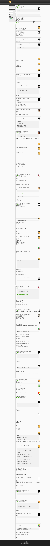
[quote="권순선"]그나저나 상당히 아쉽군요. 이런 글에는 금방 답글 (23, 351)
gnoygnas (18, 32)
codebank (18, 525)
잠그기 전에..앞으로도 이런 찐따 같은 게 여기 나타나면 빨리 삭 (22, 384)
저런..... (17, 425)
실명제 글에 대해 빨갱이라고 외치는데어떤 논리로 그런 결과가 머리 (23, 203)
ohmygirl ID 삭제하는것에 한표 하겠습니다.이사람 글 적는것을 (23, 109)
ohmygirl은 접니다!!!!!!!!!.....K (19, 152)
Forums (17, 5)
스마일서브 (27, 542)
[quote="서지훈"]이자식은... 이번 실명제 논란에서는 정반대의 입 (23, 187)
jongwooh (18, 132)
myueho (18, 380)
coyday (17, 385)
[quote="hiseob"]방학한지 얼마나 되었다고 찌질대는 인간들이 (23, 74)
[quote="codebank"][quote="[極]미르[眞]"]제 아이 (22, 445)
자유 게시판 (20, 5)
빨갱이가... (17, 231)
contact (38, 0)
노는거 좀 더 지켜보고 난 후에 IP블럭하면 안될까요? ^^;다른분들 (23, 147)
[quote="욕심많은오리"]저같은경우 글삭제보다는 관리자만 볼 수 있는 (23, 524)
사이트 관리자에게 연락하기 (26, 543)
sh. (17, 39)
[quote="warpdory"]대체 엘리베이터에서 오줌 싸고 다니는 (22, 490)
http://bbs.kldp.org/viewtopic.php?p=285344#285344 (21, 193)
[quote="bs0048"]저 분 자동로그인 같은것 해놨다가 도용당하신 (23, 43)
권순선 (17, 310)
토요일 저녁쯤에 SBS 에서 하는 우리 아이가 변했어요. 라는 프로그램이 (23, 477)
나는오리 (17, 501)
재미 (18, 5)
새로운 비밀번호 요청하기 (12, 15)
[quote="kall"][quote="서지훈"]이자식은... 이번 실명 (22, 286)
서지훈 (17, 175)
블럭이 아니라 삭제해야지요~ (19, 31)
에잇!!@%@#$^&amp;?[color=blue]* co (21, 392)
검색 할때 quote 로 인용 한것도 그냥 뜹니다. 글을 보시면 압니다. (23, 142)
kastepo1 (18, 110)
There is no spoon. (18, 397)
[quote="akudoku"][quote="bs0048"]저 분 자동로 (22, 85)
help (40, 0)
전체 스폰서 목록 (22, 543)
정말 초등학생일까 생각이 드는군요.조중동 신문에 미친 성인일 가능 (23, 314)
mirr (17, 217)
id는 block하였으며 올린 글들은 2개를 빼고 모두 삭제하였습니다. (23, 309)
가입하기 (10, 14)
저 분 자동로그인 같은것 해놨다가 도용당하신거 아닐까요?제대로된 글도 (23, 38)
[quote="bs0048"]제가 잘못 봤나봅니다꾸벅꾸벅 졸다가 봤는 (23, 98)
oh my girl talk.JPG (18, 22)
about (36, 0)
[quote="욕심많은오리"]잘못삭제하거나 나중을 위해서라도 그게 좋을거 (24, 513)
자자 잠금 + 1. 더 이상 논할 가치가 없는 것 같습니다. (21, 379)
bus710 (17, 7)
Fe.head (18, 315)
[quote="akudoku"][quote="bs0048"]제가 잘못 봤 (22, 117)
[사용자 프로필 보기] (39, 28)
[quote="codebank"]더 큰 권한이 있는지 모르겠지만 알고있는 (23, 277)
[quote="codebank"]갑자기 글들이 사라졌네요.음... (22, 500)
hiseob (17, 143)
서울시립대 (27, 541)
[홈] (10, 1)
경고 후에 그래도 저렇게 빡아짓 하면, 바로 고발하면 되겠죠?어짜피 (23, 174)
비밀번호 (10, 12)
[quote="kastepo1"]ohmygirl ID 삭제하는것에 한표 (22, 131)
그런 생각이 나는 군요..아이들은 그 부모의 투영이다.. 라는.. (22, 236)
